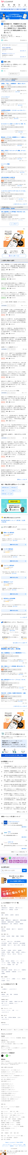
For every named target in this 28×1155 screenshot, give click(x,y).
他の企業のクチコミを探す (19, 642)
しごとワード (4, 1049)
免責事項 (11, 1145)
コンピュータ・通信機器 (18, 1126)
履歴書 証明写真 (11, 921)
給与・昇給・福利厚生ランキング (8, 1079)
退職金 (13, 952)
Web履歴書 (18, 1037)
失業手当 (14, 950)
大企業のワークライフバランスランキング (9, 1091)
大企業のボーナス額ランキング (7, 1085)
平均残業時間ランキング (19, 1075)
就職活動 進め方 (5, 487)
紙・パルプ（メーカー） (20, 1113)
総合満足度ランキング (5, 1071)
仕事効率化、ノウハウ (13, 1003)
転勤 (21, 962)
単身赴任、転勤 (4, 1001)
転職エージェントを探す (18, 1043)
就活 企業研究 (4, 943)
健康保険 (19, 950)
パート (17, 1010)
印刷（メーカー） (4, 1115)
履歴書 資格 (3, 921)
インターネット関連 (5, 1108)
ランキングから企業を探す (6, 1043)
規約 (24, 1144)
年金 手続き (3, 950)
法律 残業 (10, 969)
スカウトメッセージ (5, 1037)
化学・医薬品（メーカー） (15, 1115)
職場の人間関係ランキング (6, 1075)
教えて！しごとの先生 (18, 1029)
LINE (10, 1055)
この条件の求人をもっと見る (19, 204)
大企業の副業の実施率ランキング (8, 1100)
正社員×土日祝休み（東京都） (8, 208)
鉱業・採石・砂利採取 (5, 1139)
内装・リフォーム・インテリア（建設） (16, 1135)
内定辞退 (8, 936)
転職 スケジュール (6, 490)
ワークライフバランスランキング (8, 1073)
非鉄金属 (14, 1118)
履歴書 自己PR (15, 920)
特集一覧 (14, 6)
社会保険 (3, 952)
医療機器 (18, 1122)
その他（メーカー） (5, 1130)
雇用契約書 (8, 971)
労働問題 (10, 1001)
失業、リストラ (4, 1003)
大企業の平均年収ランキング (7, 1084)
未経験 (8, 962)
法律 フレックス (17, 969)
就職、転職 (10, 35)
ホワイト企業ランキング (17, 1071)
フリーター (3, 962)
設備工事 (15, 1137)
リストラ (19, 971)
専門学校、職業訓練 (12, 1017)
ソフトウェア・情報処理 (14, 1106)
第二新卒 (10, 493)
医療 (2, 1132)
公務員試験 (16, 994)
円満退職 (22, 936)
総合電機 (18, 1124)
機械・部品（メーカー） (6, 1120)
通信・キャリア (4, 1106)
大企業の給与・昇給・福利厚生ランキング (9, 1099)
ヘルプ (16, 1145)
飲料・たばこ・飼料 (14, 1111)
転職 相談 (4, 493)
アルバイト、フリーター (6, 1010)
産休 (13, 964)
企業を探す (3, 6)
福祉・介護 (16, 1132)
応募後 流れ (16, 923)
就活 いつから (10, 941)
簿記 (6, 1017)
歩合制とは (23, 952)
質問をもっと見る (21, 479)
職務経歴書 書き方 (4, 923)
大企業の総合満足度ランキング (7, 1087)
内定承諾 (3, 936)
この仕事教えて (4, 989)
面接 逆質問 (3, 930)
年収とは (3, 955)
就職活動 (5, 35)
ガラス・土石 (4, 1118)
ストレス (18, 978)
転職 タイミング (16, 490)
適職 (2, 914)
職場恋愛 (23, 978)
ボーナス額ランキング (15, 1070)
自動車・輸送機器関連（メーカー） (8, 1128)
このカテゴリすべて (13, 989)
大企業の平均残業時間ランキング (8, 1095)
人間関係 (13, 978)
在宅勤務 (13, 962)
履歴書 (2, 920)
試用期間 (3, 973)
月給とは (14, 953)
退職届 (13, 936)
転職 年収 (17, 914)
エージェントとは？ (22, 854)
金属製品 (19, 1118)
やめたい (8, 980)
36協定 (2, 971)
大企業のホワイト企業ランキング (8, 1089)
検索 (24, 870)
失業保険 (9, 950)
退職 (11, 994)
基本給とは (3, 953)
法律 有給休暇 (4, 969)
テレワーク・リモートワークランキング (9, 1077)
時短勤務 (9, 964)
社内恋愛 (3, 980)
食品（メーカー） (4, 1111)
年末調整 (8, 952)
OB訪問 (10, 943)
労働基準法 (24, 969)
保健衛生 (6, 1132)
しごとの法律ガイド (15, 1047)
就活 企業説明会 (17, 941)
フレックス (3, 964)
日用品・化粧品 (4, 1117)
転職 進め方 (14, 487)
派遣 (13, 1010)
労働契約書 (14, 971)
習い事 (19, 1017)
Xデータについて (22, 1145)
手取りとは (20, 953)
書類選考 (21, 923)
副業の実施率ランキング (6, 1081)
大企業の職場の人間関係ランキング (8, 1093)
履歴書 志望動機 (23, 920)
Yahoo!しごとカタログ (7, 1029)
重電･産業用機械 (16, 1120)
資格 (18, 962)
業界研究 (6, 914)
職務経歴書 (18, 921)
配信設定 (24, 1037)
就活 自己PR (15, 943)
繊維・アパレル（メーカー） (7, 1113)
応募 (11, 923)
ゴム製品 (23, 1117)
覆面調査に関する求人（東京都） (11, 649)
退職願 (17, 936)
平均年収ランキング (5, 1070)
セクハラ (8, 978)
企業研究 (11, 914)
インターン (3, 941)
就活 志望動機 (22, 943)
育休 (17, 964)
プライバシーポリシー (7, 1144)
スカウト (19, 6)
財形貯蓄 (17, 952)
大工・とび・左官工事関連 (6, 1137)
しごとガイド (23, 1047)
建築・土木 (3, 1135)
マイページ (25, 6)
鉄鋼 (9, 1118)
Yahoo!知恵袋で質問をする (17, 881)
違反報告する (24, 40)
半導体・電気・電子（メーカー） (8, 1124)
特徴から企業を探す (11, 1042)
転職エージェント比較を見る (18, 851)
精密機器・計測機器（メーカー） (8, 1122)
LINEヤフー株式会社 (5, 1061)
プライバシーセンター (17, 1144)
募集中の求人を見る (14, 544)
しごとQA (9, 6)
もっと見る (22, 617)
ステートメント (5, 1145)
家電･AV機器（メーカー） (6, 1126)
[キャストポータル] (14, 237)
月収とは (9, 953)
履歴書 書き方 (8, 920)
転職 (7, 994)
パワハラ (3, 978)
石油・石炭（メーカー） (14, 1117)
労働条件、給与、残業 (18, 1001)
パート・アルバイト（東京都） (8, 80)
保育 (11, 1132)
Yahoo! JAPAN (19, 1142)
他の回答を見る (13, 73)
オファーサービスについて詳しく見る (14, 755)
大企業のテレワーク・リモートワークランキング (11, 1097)
